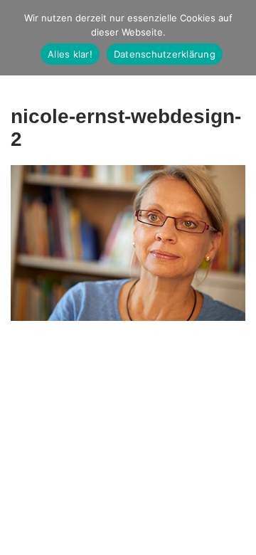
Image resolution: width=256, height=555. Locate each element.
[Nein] (238, 38)
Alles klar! (70, 54)
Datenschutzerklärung (164, 54)
